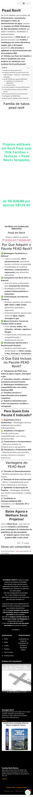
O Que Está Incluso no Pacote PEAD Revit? (15, 91)
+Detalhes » (5, 720)
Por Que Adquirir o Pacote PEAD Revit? (16, 87)
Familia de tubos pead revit (12, 70)
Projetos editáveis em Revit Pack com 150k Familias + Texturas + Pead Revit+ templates (16, 75)
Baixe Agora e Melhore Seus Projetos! (16, 98)
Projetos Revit (10, 787)
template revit (25, 240)
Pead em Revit (11, 85)
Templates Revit (22, 787)
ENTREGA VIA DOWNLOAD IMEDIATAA (14, 82)
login (17, 551)
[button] (23, 3)
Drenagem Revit (8, 710)
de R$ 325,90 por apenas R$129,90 (15, 79)
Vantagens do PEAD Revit (11, 96)
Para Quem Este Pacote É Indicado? (15, 94)
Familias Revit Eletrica (10, 768)
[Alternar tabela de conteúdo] (28, 67)
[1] (27, 793)
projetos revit (10, 240)
